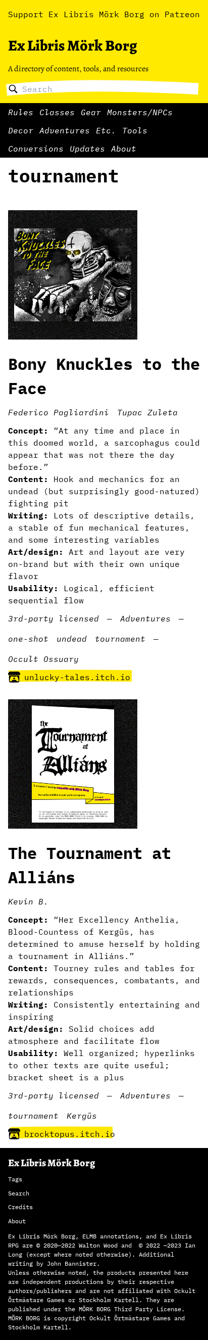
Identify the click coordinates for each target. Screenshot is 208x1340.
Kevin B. (28, 901)
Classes (57, 112)
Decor (20, 130)
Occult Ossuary (43, 659)
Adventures (64, 130)
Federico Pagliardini (58, 412)
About (123, 148)
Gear (91, 112)
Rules (20, 112)
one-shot (28, 639)
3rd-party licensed (53, 618)
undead (72, 639)
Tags (15, 1179)
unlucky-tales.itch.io (77, 677)
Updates (87, 148)
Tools (134, 130)
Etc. (106, 130)
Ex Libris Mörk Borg (72, 45)
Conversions (36, 148)
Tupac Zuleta (147, 412)
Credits (20, 1207)
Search (18, 1193)
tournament (120, 639)
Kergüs (82, 1116)
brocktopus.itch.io (69, 1134)
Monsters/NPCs (140, 112)
